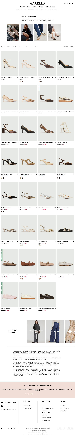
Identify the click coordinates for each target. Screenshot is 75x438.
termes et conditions (31, 428)
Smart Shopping (65, 408)
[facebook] (4, 428)
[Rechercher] (64, 3)
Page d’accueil (4, 46)
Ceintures (31, 10)
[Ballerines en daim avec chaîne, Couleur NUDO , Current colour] (39, 278)
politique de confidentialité (42, 428)
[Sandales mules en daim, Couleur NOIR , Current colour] (3, 178)
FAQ (43, 405)
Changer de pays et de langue (8, 409)
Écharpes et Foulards (41, 10)
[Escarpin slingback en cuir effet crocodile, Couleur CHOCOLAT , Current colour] (40, 81)
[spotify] (8, 428)
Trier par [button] (66, 46)
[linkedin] (14, 428)
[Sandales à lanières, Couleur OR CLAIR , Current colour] (39, 245)
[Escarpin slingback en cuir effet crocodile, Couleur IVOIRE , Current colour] (20, 81)
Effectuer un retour (46, 417)
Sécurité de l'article (27, 408)
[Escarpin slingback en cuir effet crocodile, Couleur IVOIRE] (39, 81)
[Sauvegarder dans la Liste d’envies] (18, 78)
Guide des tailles (46, 420)
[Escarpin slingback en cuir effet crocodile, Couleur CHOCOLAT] (22, 81)
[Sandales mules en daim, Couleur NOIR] (22, 178)
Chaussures (20, 10)
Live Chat (63, 405)
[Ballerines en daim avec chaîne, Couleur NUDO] (20, 278)
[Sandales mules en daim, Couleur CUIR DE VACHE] (1, 178)
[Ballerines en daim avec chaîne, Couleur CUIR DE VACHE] (41, 278)
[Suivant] (70, 331)
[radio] (13, 32)
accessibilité (49, 434)
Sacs (25, 10)
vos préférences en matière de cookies (37, 432)
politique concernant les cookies (37, 430)
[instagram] (1, 428)
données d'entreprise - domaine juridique (32, 434)
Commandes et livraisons (48, 408)
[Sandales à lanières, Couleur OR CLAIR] (20, 245)
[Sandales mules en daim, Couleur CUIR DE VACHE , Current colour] (20, 178)
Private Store (64, 410)
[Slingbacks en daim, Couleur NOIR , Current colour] (3, 211)
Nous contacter (27, 405)
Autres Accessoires (53, 10)
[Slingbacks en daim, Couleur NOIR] (59, 178)
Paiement (44, 414)
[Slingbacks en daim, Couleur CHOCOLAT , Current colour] (57, 178)
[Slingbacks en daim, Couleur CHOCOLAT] (1, 211)
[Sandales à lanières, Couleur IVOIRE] (41, 245)
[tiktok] (11, 428)
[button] (72, 46)
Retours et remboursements (46, 411)
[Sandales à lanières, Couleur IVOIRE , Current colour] (22, 245)
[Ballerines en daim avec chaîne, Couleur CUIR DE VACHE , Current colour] (22, 278)
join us (44, 434)
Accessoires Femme (14, 46)
